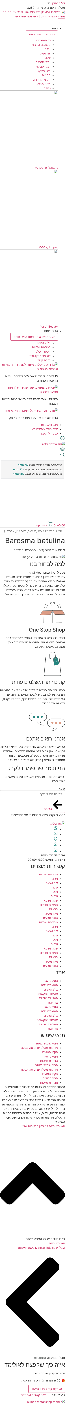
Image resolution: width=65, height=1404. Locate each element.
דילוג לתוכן (58, 3)
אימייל (61, 788)
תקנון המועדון (50, 1052)
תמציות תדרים (49, 905)
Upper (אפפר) (48, 247)
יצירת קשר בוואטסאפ (34, 1395)
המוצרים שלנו (49, 985)
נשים (55, 878)
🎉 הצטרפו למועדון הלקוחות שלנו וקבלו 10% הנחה (34, 12)
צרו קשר (52, 1002)
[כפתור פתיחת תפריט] (61, 22)
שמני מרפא (51, 900)
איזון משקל (51, 913)
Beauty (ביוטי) (49, 326)
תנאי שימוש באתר (46, 1043)
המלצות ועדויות (48, 998)
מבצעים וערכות (48, 874)
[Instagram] (55, 851)
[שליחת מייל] (55, 834)
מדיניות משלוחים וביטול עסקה (39, 1048)
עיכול (55, 887)
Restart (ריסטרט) (46, 167)
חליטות (53, 909)
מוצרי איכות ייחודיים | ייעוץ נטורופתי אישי (40, 16)
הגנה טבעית (50, 918)
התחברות (40, 1358)
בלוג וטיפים (51, 989)
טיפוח (54, 896)
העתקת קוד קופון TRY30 (46, 1389)
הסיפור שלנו (50, 981)
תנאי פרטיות (50, 1056)
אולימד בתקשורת (47, 994)
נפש (55, 892)
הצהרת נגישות (49, 1061)
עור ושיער (52, 883)
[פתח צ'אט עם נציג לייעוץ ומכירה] (55, 829)
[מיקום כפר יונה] (55, 840)
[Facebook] (55, 845)
